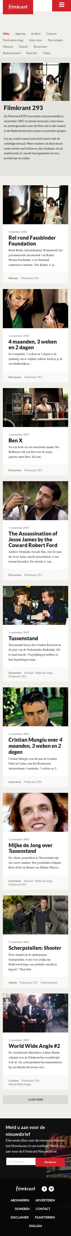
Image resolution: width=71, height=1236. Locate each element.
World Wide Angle (20, 1084)
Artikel (36, 33)
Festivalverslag (13, 40)
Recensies (40, 46)
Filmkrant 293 (30, 278)
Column (51, 33)
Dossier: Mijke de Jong (38, 672)
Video (47, 53)
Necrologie (55, 40)
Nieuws (8, 46)
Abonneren (20, 1200)
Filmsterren (45, 1217)
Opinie (23, 46)
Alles (6, 33)
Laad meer (35, 1099)
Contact (43, 1209)
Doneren (22, 1209)
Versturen (50, 1162)
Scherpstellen (49, 982)
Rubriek (31, 53)
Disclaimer (20, 1217)
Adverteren (45, 1200)
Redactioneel (12, 53)
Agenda (20, 33)
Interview (35, 40)
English (35, 1226)
